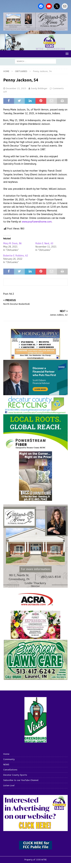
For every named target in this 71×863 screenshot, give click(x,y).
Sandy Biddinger (39, 88)
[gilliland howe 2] (35, 28)
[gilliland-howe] (35, 585)
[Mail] (65, 6)
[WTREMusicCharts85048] (35, 636)
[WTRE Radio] (35, 48)
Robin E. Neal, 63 (44, 243)
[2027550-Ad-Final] (35, 393)
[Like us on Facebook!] (41, 6)
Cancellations (10, 769)
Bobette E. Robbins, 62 (15, 255)
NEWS (6, 764)
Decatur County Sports (15, 775)
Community (9, 759)
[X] (57, 6)
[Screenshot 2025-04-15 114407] (35, 678)
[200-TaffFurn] (35, 498)
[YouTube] (49, 6)
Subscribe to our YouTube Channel (20, 780)
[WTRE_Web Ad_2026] (35, 449)
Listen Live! (9, 785)
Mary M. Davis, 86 (12, 243)
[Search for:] (35, 61)
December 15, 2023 (16, 88)
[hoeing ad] (35, 357)
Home (6, 754)
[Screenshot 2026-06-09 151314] (35, 412)
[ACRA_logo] (35, 603)
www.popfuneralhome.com (37, 221)
